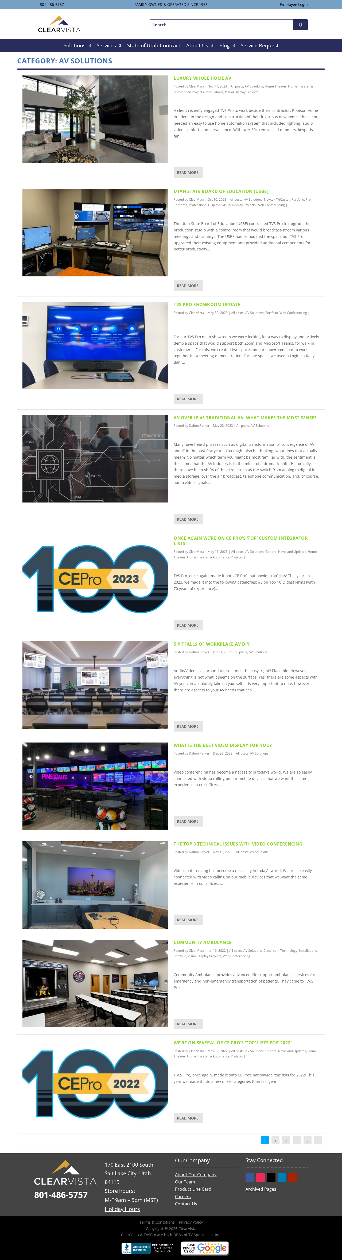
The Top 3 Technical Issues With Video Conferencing (238, 844)
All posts (237, 86)
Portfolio (298, 199)
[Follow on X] (271, 1177)
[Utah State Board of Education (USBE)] (95, 232)
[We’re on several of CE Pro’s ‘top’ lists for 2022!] (95, 1084)
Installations (214, 92)
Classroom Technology (280, 950)
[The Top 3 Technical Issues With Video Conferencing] (95, 885)
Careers (183, 1196)
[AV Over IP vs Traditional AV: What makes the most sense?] (95, 459)
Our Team (185, 1182)
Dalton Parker (199, 425)
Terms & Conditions (157, 1222)
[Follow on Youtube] (292, 1177)
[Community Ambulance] (95, 983)
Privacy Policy (191, 1222)
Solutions (75, 46)
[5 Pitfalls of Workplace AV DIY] (95, 685)
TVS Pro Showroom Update (207, 304)
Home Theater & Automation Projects (215, 557)
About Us (197, 46)
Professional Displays (205, 205)
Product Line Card (193, 1189)
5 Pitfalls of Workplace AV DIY (212, 644)
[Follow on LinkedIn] (282, 1177)
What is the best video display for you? (223, 745)
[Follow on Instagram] (260, 1177)
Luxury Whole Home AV (202, 78)
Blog (224, 46)
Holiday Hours (122, 1209)
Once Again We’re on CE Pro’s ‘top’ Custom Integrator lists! (241, 541)
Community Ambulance (203, 942)
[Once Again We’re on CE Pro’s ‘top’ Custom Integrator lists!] (95, 579)
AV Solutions (254, 86)
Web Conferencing (271, 205)
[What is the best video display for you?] (95, 786)
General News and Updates (285, 551)
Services (106, 46)
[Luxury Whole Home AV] (95, 119)
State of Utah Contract (153, 46)
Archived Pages (261, 1189)
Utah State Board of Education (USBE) (221, 191)
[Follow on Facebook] (250, 1177)
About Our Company (195, 1175)
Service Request (260, 46)
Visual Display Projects (241, 92)
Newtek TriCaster (277, 199)
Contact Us (186, 1203)
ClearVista (196, 86)
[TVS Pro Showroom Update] (95, 345)
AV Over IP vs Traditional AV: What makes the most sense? (245, 418)
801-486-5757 (52, 4)
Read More (188, 172)
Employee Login (294, 4)
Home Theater (275, 86)
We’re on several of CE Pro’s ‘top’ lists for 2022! (233, 1043)
